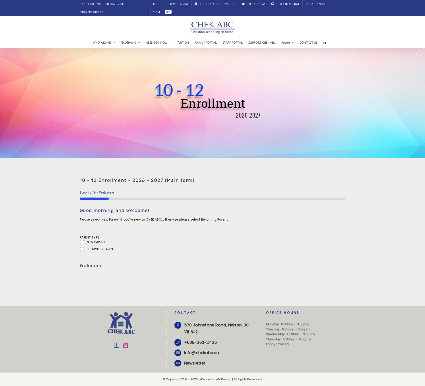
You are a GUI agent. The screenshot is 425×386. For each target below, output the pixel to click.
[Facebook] (116, 345)
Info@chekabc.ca (91, 12)
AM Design (224, 379)
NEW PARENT (96, 242)
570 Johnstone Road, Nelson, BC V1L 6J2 (216, 328)
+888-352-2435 (200, 342)
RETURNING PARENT (101, 249)
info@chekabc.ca (201, 352)
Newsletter (195, 363)
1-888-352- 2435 (114, 4)
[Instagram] (125, 345)
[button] (324, 43)
